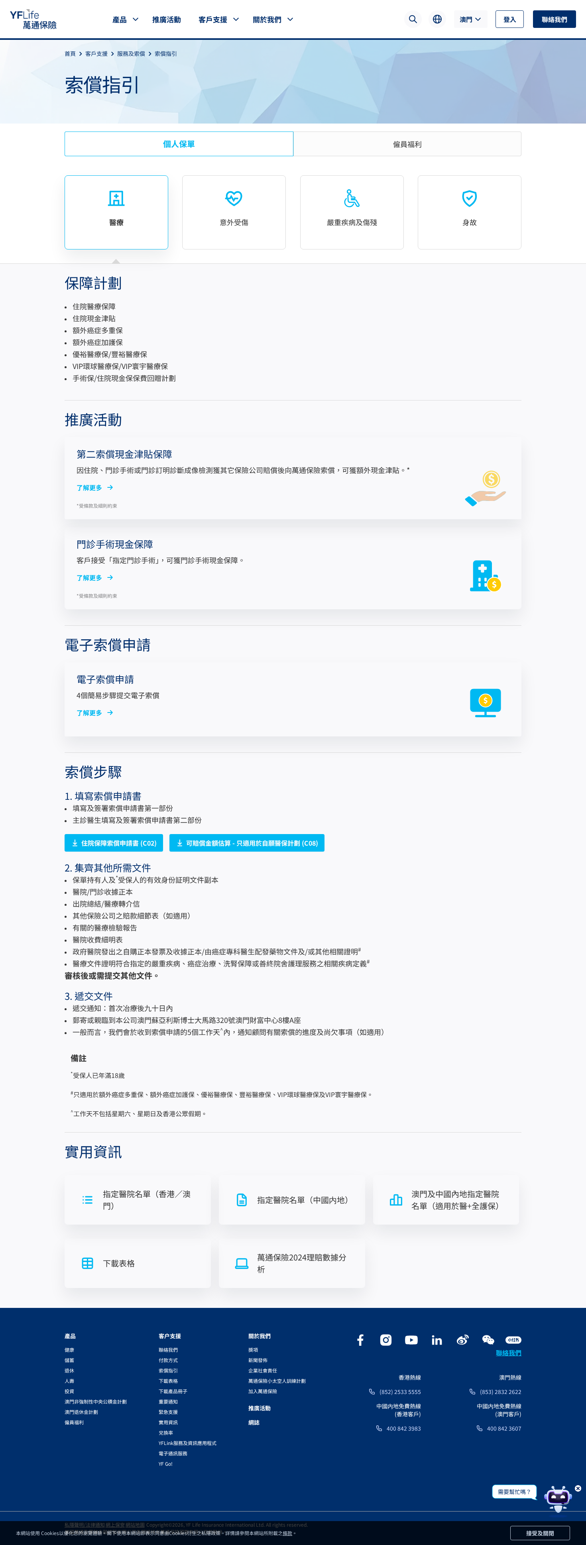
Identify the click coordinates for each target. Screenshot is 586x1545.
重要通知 (168, 1401)
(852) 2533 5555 (400, 1392)
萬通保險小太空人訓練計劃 (277, 1380)
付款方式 (168, 1360)
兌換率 (166, 1432)
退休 (69, 1370)
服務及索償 (131, 53)
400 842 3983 (404, 1428)
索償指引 (166, 53)
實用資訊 (168, 1422)
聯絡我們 (554, 19)
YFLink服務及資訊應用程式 (187, 1442)
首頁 (70, 53)
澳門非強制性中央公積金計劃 (96, 1401)
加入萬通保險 (262, 1391)
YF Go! (166, 1463)
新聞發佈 (257, 1360)
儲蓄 (69, 1360)
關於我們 (267, 19)
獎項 (253, 1349)
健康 (69, 1349)
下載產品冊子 (173, 1391)
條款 (287, 1532)
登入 (509, 19)
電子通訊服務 (173, 1453)
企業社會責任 (262, 1370)
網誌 (254, 1422)
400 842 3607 (504, 1428)
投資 (69, 1391)
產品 (119, 19)
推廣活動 (166, 19)
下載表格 (168, 1380)
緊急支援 (168, 1411)
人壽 (69, 1380)
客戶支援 (213, 19)
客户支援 (170, 1336)
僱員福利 (74, 1422)
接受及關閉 (540, 1533)
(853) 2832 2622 (500, 1392)
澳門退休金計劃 (81, 1411)
